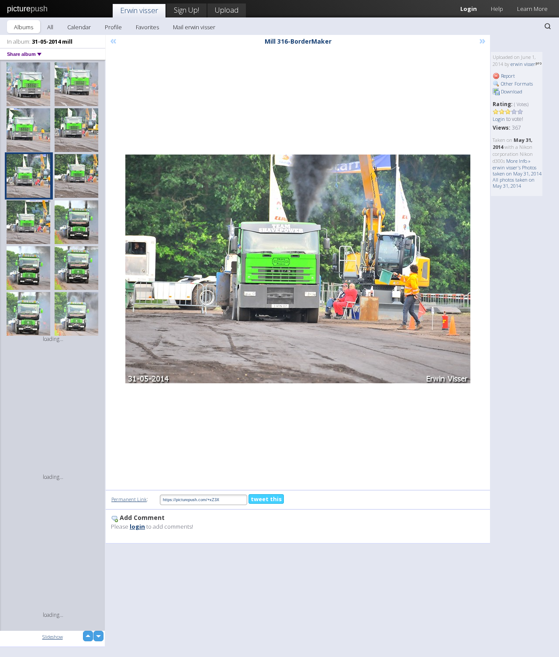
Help (497, 9)
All (50, 27)
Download (511, 91)
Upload (226, 10)
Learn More (532, 9)
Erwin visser (139, 10)
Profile (113, 27)
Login (468, 9)
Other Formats (516, 83)
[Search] (548, 26)
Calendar (79, 27)
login (137, 526)
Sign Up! (186, 10)
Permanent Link (129, 499)
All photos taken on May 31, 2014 (514, 182)
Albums (23, 27)
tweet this (266, 499)
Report (507, 75)
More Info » (518, 161)
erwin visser (523, 64)
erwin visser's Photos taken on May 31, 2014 (517, 170)
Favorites (147, 27)
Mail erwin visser (194, 27)
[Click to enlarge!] (297, 269)
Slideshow (52, 636)
